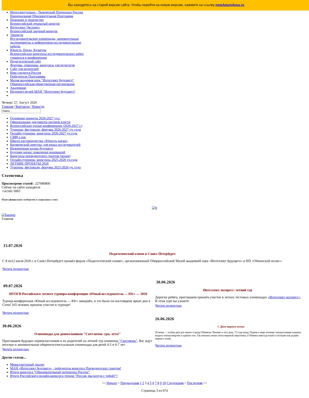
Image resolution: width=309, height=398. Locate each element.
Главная (7, 106)
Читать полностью (15, 269)
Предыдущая (129, 383)
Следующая (175, 383)
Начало (112, 383)
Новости (38, 106)
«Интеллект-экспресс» (284, 297)
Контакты (23, 106)
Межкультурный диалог (27, 364)
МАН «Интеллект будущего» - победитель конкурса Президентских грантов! (65, 368)
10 (164, 383)
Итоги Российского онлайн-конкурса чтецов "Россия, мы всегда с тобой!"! (64, 376)
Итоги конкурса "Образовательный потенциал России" (50, 372)
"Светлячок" (128, 341)
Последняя (194, 383)
